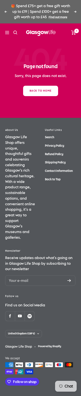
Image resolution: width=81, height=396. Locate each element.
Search (49, 137)
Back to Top (53, 179)
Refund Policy (54, 154)
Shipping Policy (55, 162)
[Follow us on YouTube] (20, 316)
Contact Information (59, 171)
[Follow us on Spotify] (29, 316)
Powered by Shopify (49, 346)
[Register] (69, 280)
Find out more (58, 17)
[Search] (15, 33)
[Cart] (73, 32)
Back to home (41, 90)
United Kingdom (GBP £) (21, 333)
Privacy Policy (54, 145)
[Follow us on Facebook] (10, 316)
